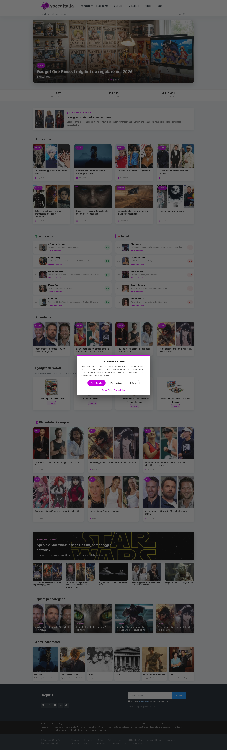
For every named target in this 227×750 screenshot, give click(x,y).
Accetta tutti (96, 383)
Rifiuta (133, 383)
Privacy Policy (119, 390)
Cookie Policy (107, 390)
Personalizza (116, 383)
